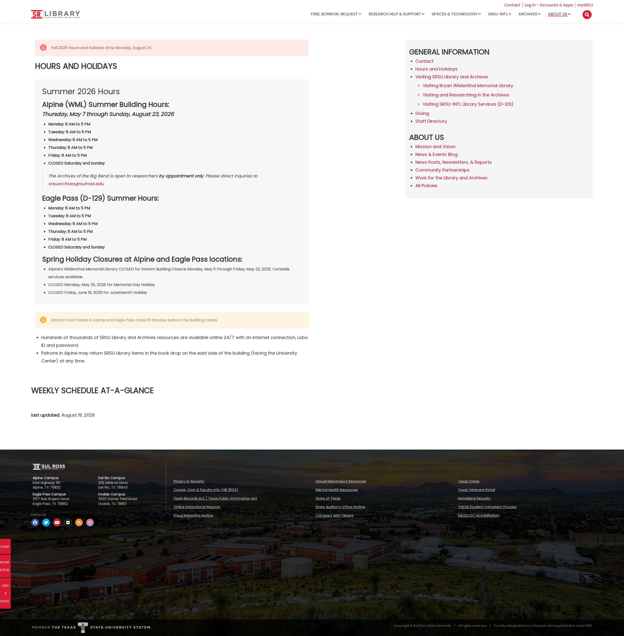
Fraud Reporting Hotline (193, 515)
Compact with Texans (334, 515)
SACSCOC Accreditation (478, 515)
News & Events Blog (436, 154)
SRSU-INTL (498, 14)
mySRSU (585, 5)
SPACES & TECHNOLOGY (455, 14)
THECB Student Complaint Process (487, 506)
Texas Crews (468, 481)
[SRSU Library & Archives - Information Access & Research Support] (55, 16)
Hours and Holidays (436, 69)
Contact (512, 5)
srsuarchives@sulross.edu (76, 184)
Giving (422, 113)
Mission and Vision (435, 147)
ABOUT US (557, 14)
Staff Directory (431, 121)
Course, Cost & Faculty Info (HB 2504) (206, 489)
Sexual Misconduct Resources (341, 481)
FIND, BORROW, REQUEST (334, 14)
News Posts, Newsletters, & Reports (453, 162)
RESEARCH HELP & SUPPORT (395, 14)
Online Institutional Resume (197, 506)
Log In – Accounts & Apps (549, 5)
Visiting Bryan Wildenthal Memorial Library (468, 85)
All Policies (426, 186)
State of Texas (328, 498)
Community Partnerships (442, 170)
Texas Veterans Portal (476, 489)
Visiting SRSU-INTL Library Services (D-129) (468, 104)
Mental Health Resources (337, 489)
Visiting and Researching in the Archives (466, 95)
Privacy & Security (189, 481)
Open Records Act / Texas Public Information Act (215, 498)
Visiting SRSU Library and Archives (451, 77)
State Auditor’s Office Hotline (340, 506)
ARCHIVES (527, 14)
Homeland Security (474, 498)
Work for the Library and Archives (451, 178)
